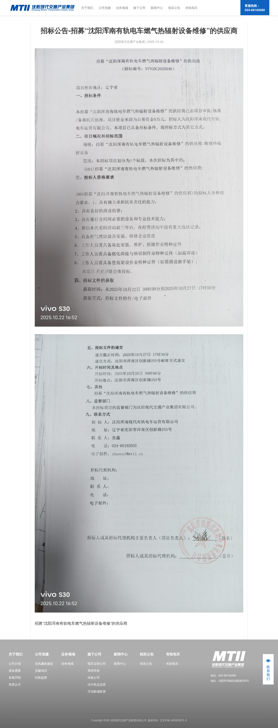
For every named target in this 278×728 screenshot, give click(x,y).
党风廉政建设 (44, 663)
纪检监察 (41, 677)
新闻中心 (157, 7)
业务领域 (122, 7)
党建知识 (41, 670)
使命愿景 (15, 670)
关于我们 (87, 7)
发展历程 (15, 677)
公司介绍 (15, 663)
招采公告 (174, 7)
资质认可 (15, 684)
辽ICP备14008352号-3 (173, 720)
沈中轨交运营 (97, 684)
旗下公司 (139, 7)
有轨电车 (191, 7)
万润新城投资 (97, 691)
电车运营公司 (97, 663)
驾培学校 (94, 670)
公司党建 (105, 7)
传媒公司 (94, 677)
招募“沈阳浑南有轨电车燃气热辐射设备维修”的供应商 (81, 623)
